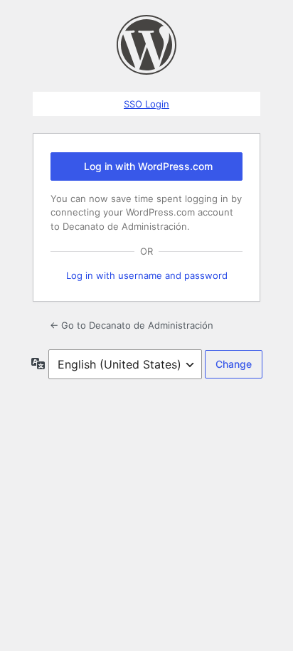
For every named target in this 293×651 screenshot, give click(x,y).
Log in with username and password (147, 275)
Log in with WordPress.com (148, 166)
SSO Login (146, 104)
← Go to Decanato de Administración (131, 325)
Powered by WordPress (146, 45)
